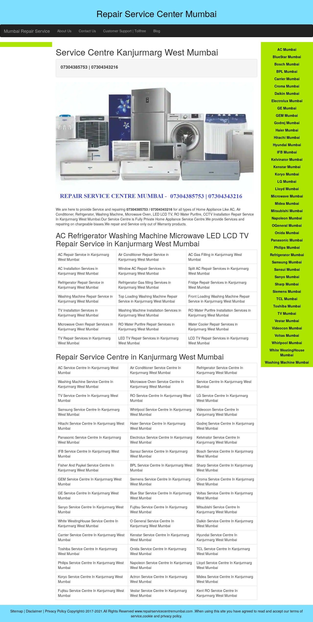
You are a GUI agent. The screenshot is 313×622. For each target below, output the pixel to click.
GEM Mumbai (287, 115)
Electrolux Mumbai (286, 100)
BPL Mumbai (286, 71)
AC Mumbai (286, 49)
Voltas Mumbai (287, 335)
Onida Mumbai (287, 232)
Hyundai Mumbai (287, 144)
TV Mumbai (287, 313)
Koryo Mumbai (287, 174)
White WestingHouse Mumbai (286, 352)
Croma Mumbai (286, 86)
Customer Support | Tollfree (124, 30)
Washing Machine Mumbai (287, 362)
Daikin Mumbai (287, 93)
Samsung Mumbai (287, 262)
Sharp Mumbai (287, 284)
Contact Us (87, 30)
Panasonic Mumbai (287, 240)
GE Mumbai (286, 108)
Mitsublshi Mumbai (287, 210)
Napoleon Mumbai (287, 218)
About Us (64, 30)
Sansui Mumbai (287, 269)
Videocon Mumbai (287, 328)
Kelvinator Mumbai (286, 159)
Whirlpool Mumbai (287, 342)
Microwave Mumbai (287, 196)
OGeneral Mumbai (287, 225)
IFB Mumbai (287, 152)
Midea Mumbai (287, 203)
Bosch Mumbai (286, 64)
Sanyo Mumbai (287, 276)
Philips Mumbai (287, 247)
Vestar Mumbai (287, 320)
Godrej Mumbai (287, 122)
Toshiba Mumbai (287, 306)
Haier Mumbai (287, 130)
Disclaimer (34, 611)
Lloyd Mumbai (287, 188)
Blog (156, 30)
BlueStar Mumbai (287, 56)
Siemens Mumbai (287, 291)
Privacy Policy (55, 611)
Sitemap (16, 611)
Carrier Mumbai (287, 78)
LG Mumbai (286, 181)
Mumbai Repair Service (27, 31)
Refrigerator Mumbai (287, 254)
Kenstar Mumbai (287, 166)
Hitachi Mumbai (287, 137)
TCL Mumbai (286, 298)
